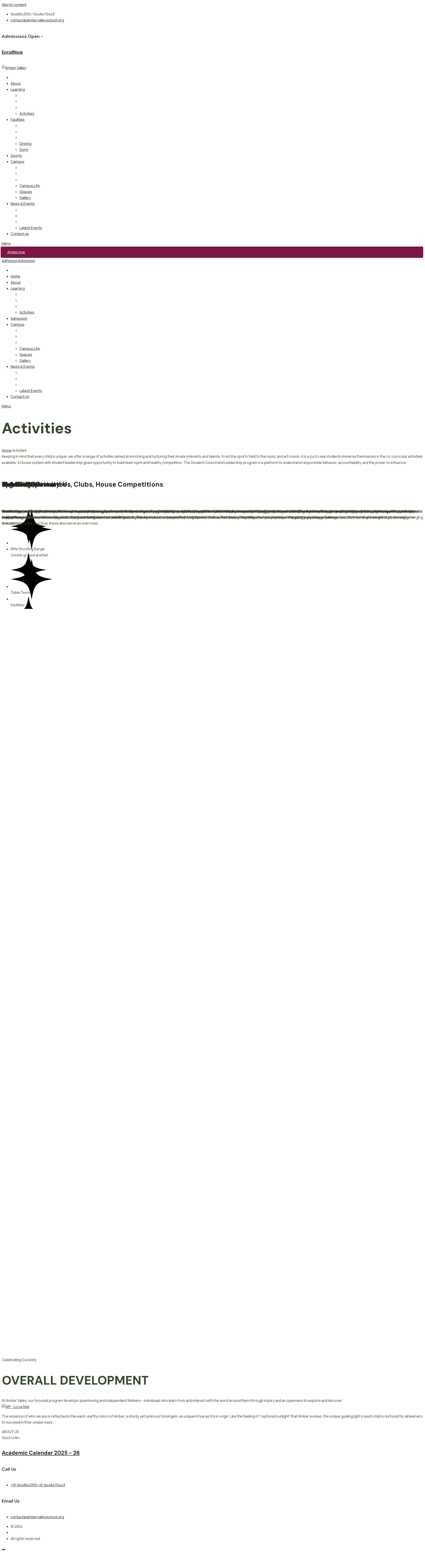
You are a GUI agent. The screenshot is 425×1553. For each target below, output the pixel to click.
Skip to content (14, 4)
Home (6, 450)
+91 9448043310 (24, 1485)
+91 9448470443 (51, 1485)
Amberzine (16, 252)
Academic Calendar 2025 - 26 (41, 1452)
